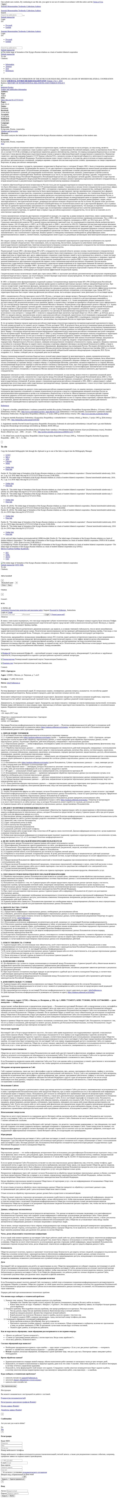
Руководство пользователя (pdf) (13, 1398)
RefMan (17, 549)
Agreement (5, 610)
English (8, 27)
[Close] (2, 442)
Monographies (12, 6)
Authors (38, 6)
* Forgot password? (57, 614)
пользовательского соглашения (34, 1472)
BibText (4, 549)
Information (10, 64)
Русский (9, 25)
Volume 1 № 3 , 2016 (54, 81)
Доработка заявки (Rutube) (11, 1410)
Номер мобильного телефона (12, 1450)
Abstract (9, 66)
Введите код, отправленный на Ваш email (17, 1474)
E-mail (3, 1463)
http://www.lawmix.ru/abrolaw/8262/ (94, 414)
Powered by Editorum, (58, 610)
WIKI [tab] (8, 463)
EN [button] (2, 21)
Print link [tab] (9, 469)
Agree (4, 4)
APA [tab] (7, 459)
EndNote (10, 549)
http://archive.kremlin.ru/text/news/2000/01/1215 (55, 432)
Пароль (4, 1493)
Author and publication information (14, 89)
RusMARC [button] (25, 549)
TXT (7, 559)
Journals (4, 6)
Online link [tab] (10, 467)
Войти (12, 1496)
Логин (3, 1491)
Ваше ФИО (5, 1441)
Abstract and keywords (9, 131)
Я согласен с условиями (12, 1472)
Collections (30, 6)
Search (3, 13)
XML (8, 555)
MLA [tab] (8, 457)
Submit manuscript (8, 17)
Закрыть (5, 1479)
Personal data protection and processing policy (26, 610)
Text (7, 69)
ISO (7, 553)
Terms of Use (98, 2)
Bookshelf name (7, 583)
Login (47, 614)
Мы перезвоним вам (9, 1386)
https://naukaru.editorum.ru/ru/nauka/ (54, 727)
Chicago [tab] (9, 461)
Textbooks (22, 6)
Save (9, 585)
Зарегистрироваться (17, 1479)
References (10, 71)
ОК (25, 1477)
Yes (2, 1429)
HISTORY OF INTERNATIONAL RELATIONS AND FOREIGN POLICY (36, 83)
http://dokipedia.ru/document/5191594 (25, 420)
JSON (8, 557)
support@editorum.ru (29, 1378)
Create (10, 612)
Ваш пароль (5, 1465)
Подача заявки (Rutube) (10, 1406)
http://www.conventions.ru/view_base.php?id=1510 (40, 412)
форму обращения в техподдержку (27, 1380)
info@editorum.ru (13, 683)
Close (4, 585)
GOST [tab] (8, 455)
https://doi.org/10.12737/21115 (12, 100)
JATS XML (19, 565)
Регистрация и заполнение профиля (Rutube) (18, 1402)
